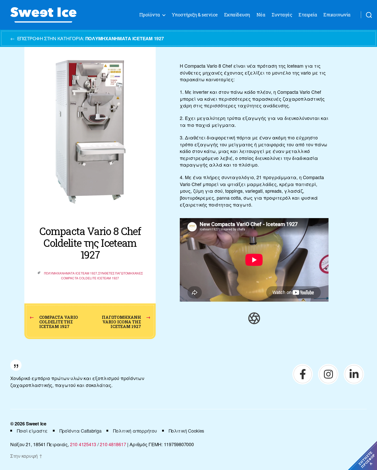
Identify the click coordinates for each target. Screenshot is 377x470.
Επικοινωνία (337, 15)
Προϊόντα (149, 15)
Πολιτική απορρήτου (135, 430)
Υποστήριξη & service (195, 15)
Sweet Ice (36, 423)
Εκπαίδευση (237, 15)
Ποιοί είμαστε (32, 430)
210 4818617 (113, 444)
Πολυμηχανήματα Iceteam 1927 (70, 273)
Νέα (260, 15)
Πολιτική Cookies (186, 430)
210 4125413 (83, 444)
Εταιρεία (308, 15)
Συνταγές (282, 15)
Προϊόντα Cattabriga (80, 430)
